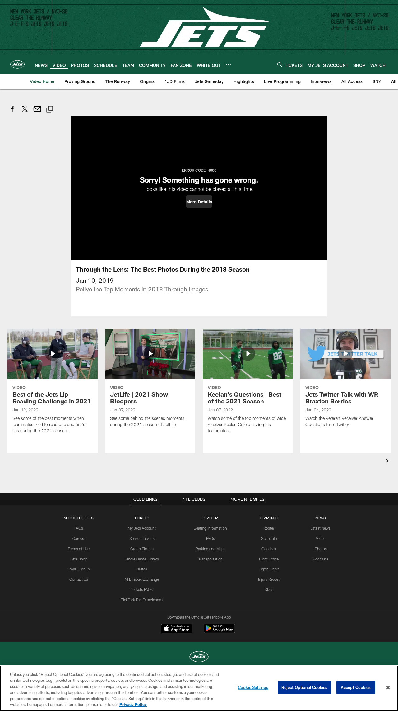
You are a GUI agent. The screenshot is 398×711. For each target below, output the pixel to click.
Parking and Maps (210, 548)
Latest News (321, 528)
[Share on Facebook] (12, 112)
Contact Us (78, 579)
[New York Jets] (199, 657)
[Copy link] (50, 110)
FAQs (78, 528)
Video (321, 538)
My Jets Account (142, 528)
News (320, 518)
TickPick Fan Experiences (142, 599)
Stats (269, 589)
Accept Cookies (356, 687)
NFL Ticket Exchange (142, 579)
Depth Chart (269, 569)
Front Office (269, 559)
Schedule (269, 538)
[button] (199, 201)
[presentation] (388, 461)
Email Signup (78, 569)
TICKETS (141, 518)
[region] (199, 688)
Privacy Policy (133, 704)
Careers (78, 538)
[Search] (279, 64)
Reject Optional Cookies (304, 687)
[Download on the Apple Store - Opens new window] (176, 629)
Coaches (268, 548)
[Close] (388, 688)
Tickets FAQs (142, 589)
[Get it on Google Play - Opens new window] (219, 631)
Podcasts (320, 559)
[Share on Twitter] (25, 112)
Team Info (269, 518)
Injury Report (269, 579)
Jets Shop (78, 559)
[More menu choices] (228, 64)
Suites (142, 569)
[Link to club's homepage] (17, 64)
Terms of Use (79, 548)
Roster (268, 528)
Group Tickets (142, 548)
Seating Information (210, 528)
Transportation (210, 559)
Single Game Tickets (142, 559)
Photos (321, 548)
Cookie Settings (253, 687)
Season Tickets (142, 538)
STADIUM (210, 518)
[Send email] (37, 112)
